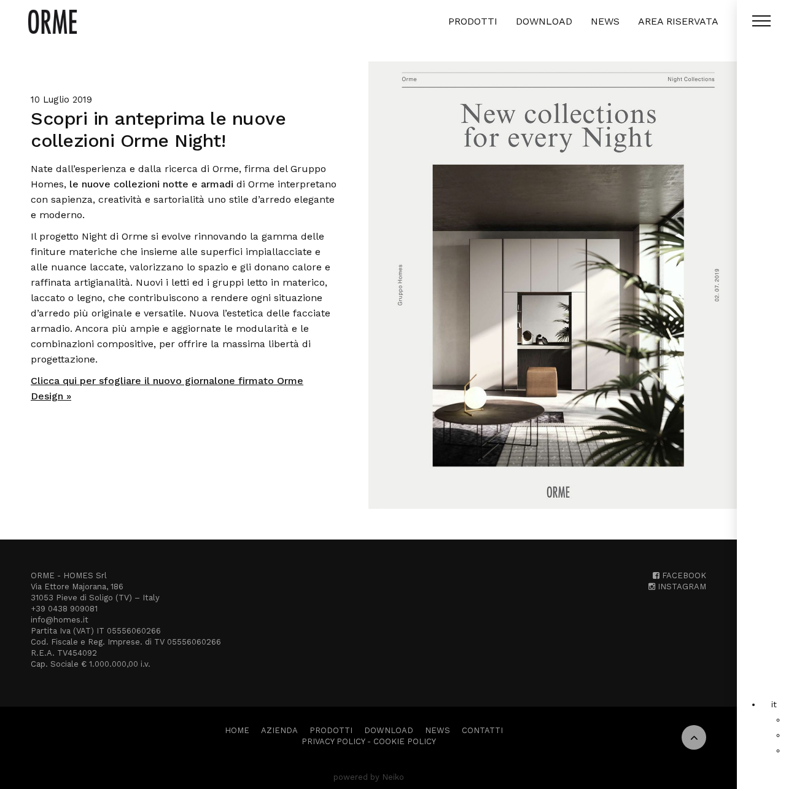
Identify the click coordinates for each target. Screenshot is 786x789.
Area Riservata (678, 21)
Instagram (680, 586)
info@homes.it (59, 619)
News (605, 21)
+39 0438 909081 (64, 608)
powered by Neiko (368, 777)
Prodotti (472, 21)
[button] (774, 704)
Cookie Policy (404, 741)
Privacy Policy (333, 741)
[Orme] (52, 21)
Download (544, 21)
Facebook (683, 575)
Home (237, 730)
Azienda (279, 730)
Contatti (482, 730)
